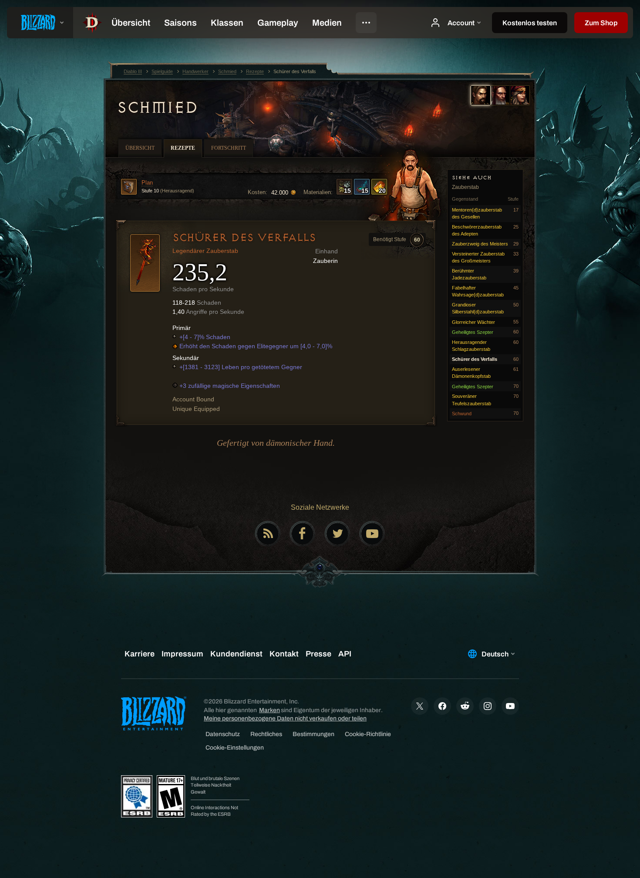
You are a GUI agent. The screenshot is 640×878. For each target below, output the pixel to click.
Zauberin (325, 260)
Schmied (157, 108)
